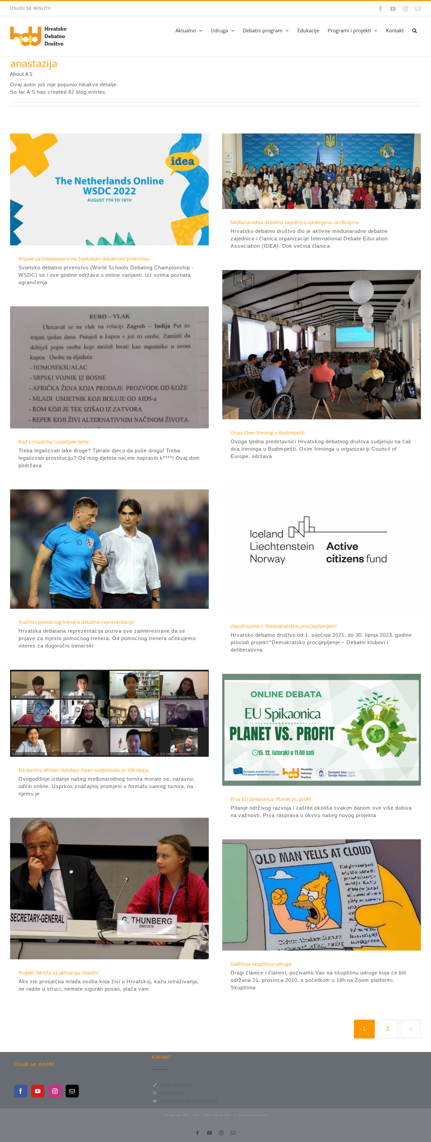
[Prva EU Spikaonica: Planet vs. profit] (321, 730)
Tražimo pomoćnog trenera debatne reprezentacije (97, 549)
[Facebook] (20, 1091)
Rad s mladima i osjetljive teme (97, 367)
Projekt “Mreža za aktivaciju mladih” (97, 888)
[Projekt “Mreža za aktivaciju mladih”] (109, 888)
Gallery (122, 189)
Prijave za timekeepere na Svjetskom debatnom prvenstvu (97, 189)
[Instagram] (55, 1091)
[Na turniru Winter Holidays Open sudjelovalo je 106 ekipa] (109, 713)
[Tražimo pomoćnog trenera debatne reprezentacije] (109, 549)
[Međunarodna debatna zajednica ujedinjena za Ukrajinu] (321, 171)
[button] (414, 30)
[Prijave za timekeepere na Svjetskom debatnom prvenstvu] (109, 189)
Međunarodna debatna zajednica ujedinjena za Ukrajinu (309, 171)
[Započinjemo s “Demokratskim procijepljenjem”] (321, 546)
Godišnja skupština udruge (309, 895)
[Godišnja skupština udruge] (321, 895)
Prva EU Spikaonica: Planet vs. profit (309, 730)
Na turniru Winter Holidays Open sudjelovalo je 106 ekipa (97, 713)
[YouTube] (37, 1091)
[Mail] (72, 1091)
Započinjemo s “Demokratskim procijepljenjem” (309, 547)
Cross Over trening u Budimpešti (309, 344)
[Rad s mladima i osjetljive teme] (109, 367)
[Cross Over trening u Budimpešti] (321, 344)
